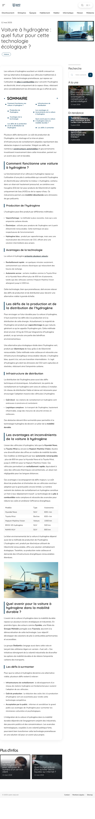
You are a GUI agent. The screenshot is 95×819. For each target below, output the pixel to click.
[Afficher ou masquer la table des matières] (42, 98)
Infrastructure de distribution (44, 104)
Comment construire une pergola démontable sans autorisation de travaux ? (80, 132)
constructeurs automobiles (25, 148)
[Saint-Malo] (16, 5)
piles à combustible (25, 82)
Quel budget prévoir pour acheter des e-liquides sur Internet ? (45, 769)
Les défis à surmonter (46, 128)
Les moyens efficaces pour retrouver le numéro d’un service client (13, 768)
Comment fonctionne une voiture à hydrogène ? (16, 104)
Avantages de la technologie (16, 118)
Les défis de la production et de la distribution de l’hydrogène (17, 126)
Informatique (76, 90)
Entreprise (6, 762)
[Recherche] (82, 5)
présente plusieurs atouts (36, 256)
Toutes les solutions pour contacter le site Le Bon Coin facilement (81, 120)
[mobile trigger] (4, 5)
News (36, 765)
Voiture (6, 54)
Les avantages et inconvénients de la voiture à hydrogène (45, 112)
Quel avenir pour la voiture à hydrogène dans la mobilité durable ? (45, 121)
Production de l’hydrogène (15, 111)
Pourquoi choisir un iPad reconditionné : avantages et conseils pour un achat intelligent (81, 97)
